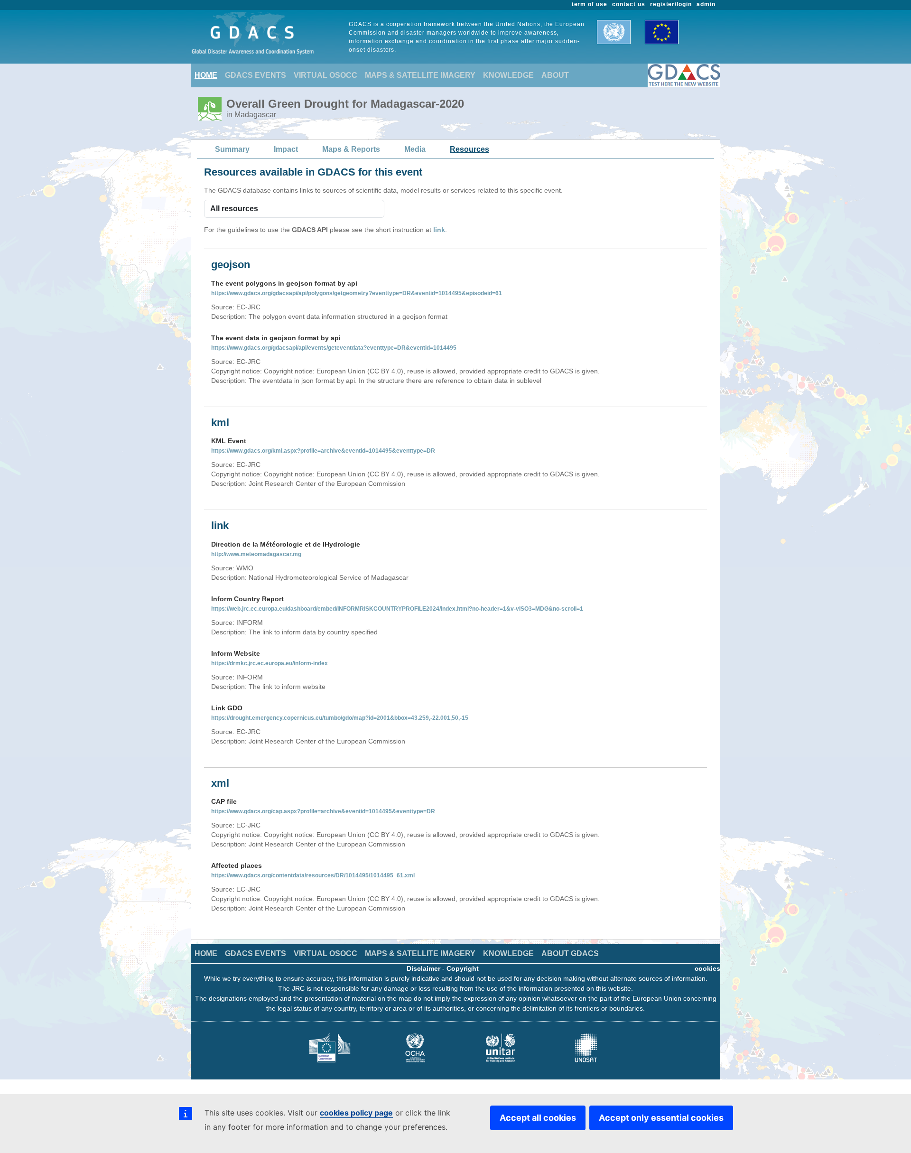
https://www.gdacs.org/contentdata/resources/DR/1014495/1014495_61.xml (313, 875)
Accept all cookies (538, 1118)
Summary (232, 149)
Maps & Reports (351, 149)
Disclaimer (423, 968)
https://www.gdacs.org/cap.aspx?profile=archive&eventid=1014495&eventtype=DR (323, 811)
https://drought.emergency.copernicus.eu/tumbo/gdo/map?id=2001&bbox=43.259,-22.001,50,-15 (339, 718)
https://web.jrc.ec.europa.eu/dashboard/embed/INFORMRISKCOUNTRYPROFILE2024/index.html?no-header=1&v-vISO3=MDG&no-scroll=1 (397, 608)
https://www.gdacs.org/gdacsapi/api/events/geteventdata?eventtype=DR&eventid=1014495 (333, 347)
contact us (628, 4)
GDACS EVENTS (255, 75)
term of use (590, 4)
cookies (707, 968)
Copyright (462, 968)
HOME (206, 75)
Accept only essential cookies (661, 1118)
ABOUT (555, 75)
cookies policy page (356, 1112)
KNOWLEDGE (508, 75)
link (439, 229)
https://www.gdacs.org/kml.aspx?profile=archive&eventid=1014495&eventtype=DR (323, 450)
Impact (286, 149)
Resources (469, 149)
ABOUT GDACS (570, 953)
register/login (671, 4)
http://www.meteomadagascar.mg (256, 554)
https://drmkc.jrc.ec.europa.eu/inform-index (269, 663)
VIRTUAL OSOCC (325, 75)
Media (415, 149)
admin (706, 4)
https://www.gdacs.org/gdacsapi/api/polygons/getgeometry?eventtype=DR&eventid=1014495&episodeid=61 (356, 293)
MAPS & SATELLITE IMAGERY (420, 75)
